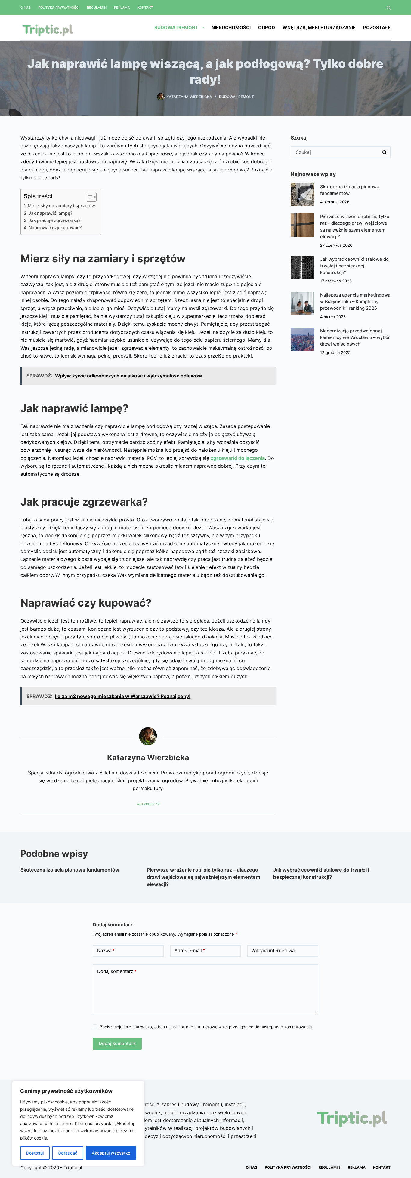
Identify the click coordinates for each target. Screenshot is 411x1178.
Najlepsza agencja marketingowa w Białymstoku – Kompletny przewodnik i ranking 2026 (355, 301)
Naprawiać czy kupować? (55, 227)
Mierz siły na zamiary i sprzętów (61, 205)
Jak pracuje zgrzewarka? (55, 220)
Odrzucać (67, 1152)
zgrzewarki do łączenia (238, 458)
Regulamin (97, 7)
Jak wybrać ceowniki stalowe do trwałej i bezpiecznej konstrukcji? (354, 266)
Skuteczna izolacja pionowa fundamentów (69, 870)
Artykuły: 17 (148, 804)
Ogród (266, 27)
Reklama (122, 7)
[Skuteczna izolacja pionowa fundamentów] (302, 194)
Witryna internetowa (273, 950)
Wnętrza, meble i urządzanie (319, 27)
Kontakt (145, 7)
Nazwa (106, 950)
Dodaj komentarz (117, 971)
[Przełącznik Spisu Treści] (88, 197)
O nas (25, 7)
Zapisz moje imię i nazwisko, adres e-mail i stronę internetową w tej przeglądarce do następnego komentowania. (206, 1026)
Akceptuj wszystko (111, 1152)
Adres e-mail (190, 950)
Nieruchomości (231, 27)
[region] (78, 1123)
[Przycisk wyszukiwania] (384, 152)
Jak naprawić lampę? (51, 213)
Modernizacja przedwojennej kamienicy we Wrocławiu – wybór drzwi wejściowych (355, 337)
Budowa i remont (176, 27)
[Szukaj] (389, 8)
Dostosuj (35, 1152)
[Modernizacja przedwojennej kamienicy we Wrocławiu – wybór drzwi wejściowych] (302, 339)
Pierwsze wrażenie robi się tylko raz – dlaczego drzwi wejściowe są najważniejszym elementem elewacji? (203, 877)
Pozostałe (377, 27)
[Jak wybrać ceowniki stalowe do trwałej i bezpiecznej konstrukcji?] (302, 267)
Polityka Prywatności (58, 7)
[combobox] (335, 152)
